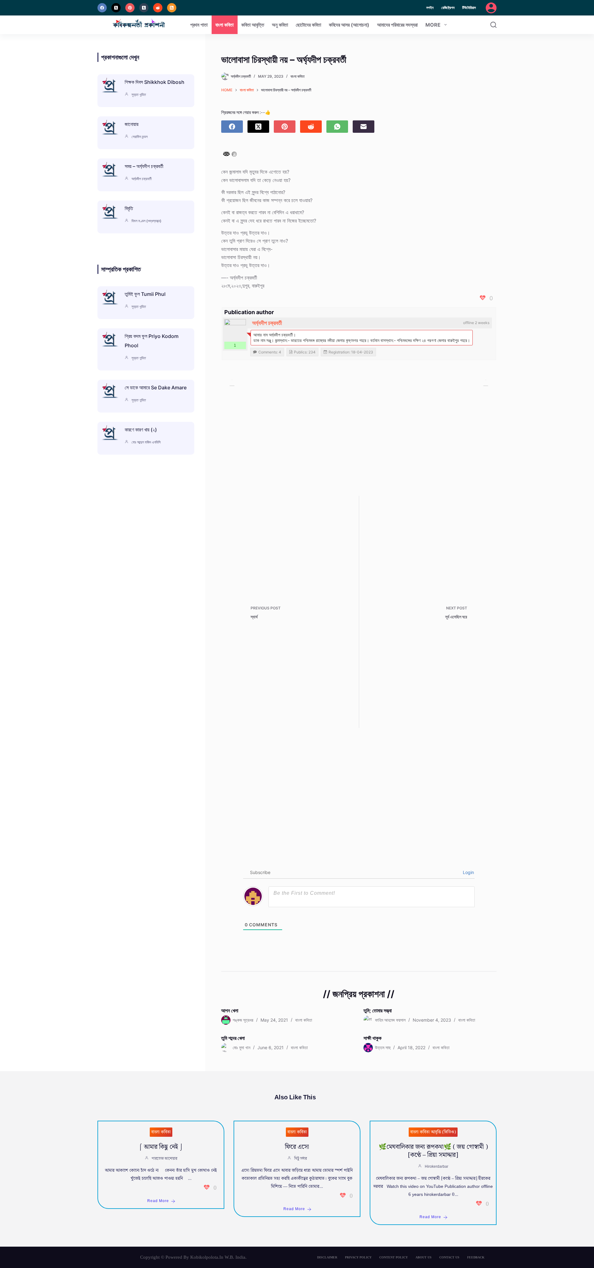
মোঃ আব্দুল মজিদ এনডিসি (146, 442)
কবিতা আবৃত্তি (252, 25)
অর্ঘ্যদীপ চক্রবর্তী (267, 323)
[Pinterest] (130, 7)
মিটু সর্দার (300, 1159)
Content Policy (393, 1257)
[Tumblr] (143, 7)
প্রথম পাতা (199, 25)
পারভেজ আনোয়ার (164, 1159)
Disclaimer (327, 1257)
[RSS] (171, 7)
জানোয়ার (131, 124)
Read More (158, 1201)
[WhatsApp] (337, 126)
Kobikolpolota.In (206, 1257)
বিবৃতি (129, 208)
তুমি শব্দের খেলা (233, 1038)
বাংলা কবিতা (224, 25)
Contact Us (449, 1257)
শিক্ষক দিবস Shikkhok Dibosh (154, 82)
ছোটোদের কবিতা (308, 25)
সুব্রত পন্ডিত (138, 94)
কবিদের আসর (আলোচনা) (349, 25)
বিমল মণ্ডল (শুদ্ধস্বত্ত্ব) (146, 221)
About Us (423, 1257)
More (433, 25)
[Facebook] (102, 7)
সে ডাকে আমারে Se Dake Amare (156, 387)
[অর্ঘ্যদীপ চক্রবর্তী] (235, 330)
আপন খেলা (229, 1010)
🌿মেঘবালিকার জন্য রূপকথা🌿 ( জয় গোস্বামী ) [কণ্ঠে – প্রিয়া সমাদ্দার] (433, 1151)
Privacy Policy (358, 1257)
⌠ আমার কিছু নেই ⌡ (161, 1147)
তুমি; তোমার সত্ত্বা (378, 1010)
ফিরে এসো (297, 1147)
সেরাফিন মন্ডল (139, 136)
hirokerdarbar (436, 1167)
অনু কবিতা (280, 25)
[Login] (491, 7)
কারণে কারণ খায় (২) (141, 429)
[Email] (363, 126)
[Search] (493, 25)
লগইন (429, 7)
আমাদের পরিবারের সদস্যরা (397, 25)
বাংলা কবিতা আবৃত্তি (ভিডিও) (433, 1132)
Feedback (475, 1257)
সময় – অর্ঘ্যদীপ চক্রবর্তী (144, 166)
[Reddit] (157, 7)
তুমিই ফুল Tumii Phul (145, 294)
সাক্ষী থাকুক (372, 1038)
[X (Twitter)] (116, 7)
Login (468, 872)
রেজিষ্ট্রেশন (447, 7)
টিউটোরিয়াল (469, 7)
